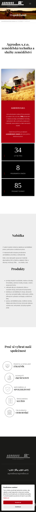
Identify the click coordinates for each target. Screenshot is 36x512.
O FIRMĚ (21, 21)
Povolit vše (18, 502)
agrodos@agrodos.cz (18, 473)
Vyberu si (6, 498)
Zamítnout (18, 506)
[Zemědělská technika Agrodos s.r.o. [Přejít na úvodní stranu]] (12, 4)
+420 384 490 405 (18, 469)
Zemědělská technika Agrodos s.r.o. (9, 21)
